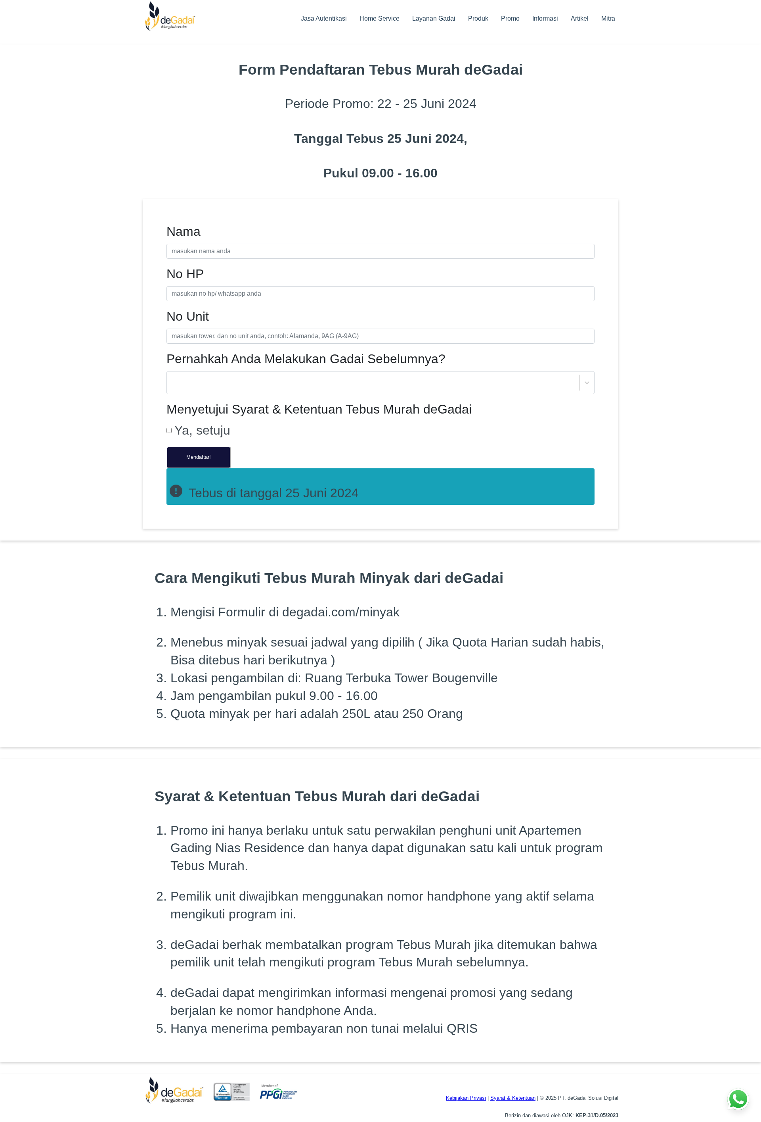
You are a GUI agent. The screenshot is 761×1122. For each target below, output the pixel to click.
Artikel (580, 18)
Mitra (608, 18)
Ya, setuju (202, 430)
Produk (478, 18)
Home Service (379, 18)
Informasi (545, 18)
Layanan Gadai (433, 18)
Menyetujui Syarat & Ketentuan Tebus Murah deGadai (319, 409)
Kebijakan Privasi (466, 1098)
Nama (183, 231)
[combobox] (172, 383)
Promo (510, 18)
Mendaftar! (198, 457)
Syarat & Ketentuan (512, 1098)
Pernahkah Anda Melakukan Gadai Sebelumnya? (306, 359)
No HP (185, 274)
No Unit (187, 316)
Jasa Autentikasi (324, 18)
